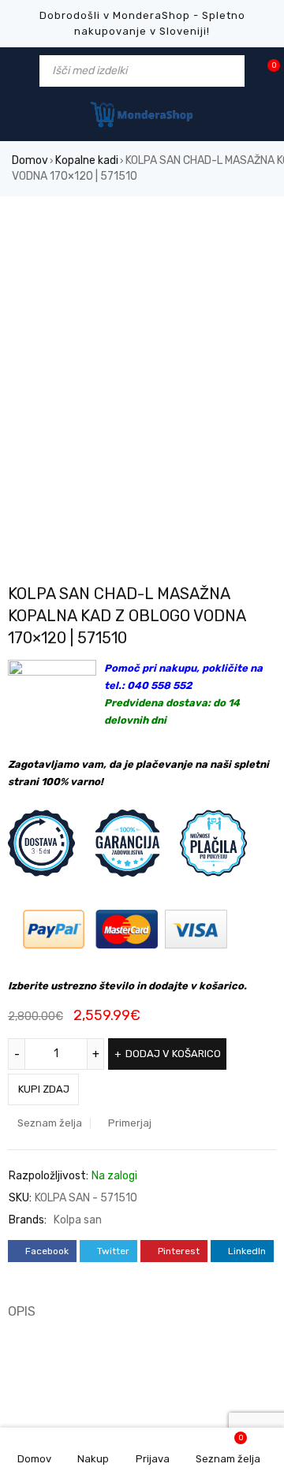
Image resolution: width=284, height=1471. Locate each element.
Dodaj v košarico (173, 1053)
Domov (30, 160)
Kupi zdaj (43, 1089)
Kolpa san (78, 1220)
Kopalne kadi (86, 160)
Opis (22, 1311)
